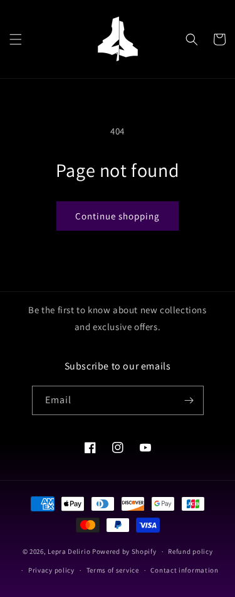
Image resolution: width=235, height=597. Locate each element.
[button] (15, 39)
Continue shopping (117, 216)
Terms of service (112, 570)
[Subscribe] (189, 400)
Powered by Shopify (124, 551)
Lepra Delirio (69, 551)
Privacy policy (51, 570)
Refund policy (190, 551)
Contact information (184, 570)
